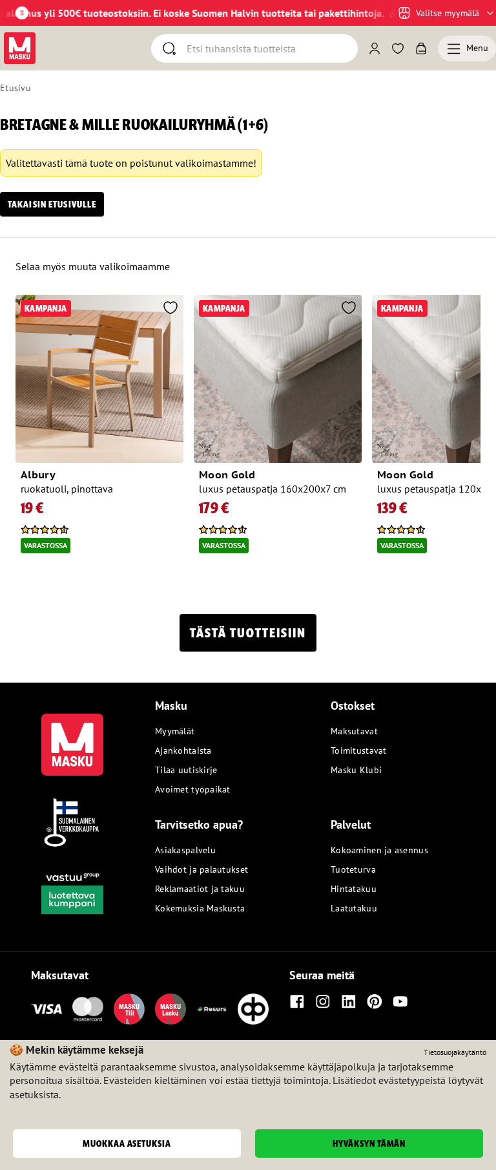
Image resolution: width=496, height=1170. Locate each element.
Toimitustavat (359, 750)
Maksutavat (354, 731)
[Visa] (46, 1009)
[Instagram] (323, 1001)
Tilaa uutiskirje (186, 770)
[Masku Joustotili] (211, 1009)
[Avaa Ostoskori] (421, 48)
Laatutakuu (354, 908)
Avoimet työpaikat (193, 789)
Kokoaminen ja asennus (379, 850)
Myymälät (174, 731)
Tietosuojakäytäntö (455, 1052)
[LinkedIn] (348, 1001)
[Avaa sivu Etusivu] (20, 48)
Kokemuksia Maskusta (200, 908)
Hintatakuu (354, 889)
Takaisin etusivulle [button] (52, 204)
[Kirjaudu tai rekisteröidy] (374, 48)
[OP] (253, 1009)
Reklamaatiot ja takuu (200, 889)
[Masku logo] (72, 737)
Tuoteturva (353, 869)
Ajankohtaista (183, 750)
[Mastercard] (87, 1009)
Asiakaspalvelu (185, 850)
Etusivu (15, 88)
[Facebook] (297, 1001)
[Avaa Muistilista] (397, 48)
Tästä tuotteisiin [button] (248, 632)
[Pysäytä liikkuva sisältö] (22, 12)
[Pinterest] (374, 1001)
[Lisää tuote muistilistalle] (170, 309)
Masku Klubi (356, 770)
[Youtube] (400, 1001)
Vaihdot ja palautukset (201, 869)
